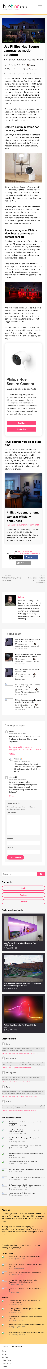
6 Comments (28, 662)
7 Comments (28, 707)
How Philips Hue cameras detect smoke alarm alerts (26, 1332)
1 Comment (28, 677)
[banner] (15, 7)
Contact (23, 901)
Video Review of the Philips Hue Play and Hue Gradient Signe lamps (24, 1301)
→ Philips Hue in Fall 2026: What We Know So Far (16, 1082)
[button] (16, 557)
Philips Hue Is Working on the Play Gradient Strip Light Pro (25, 1265)
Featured (21, 551)
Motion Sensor (35, 554)
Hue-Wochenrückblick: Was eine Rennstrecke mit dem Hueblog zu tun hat (22, 985)
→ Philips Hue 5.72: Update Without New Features (16, 1068)
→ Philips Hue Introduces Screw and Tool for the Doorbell (19, 1111)
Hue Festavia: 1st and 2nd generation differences (36, 580)
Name (10, 839)
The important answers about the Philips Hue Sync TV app (26, 1154)
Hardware (28, 551)
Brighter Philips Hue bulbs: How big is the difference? (27, 1177)
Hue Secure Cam (23, 554)
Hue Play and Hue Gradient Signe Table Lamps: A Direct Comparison (25, 1309)
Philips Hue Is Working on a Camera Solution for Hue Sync (27, 1289)
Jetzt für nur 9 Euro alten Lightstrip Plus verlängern (20, 944)
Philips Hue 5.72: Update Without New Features (25, 1272)
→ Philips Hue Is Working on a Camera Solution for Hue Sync (20, 1096)
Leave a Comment (30, 646)
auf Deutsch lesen (32, 69)
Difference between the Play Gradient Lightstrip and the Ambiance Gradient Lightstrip (26, 1186)
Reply (12, 753)
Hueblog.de (22, 1245)
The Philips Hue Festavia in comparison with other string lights (26, 1123)
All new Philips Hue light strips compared (23, 1161)
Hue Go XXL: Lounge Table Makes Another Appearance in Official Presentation (23, 1281)
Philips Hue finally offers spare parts (11, 579)
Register (23, 895)
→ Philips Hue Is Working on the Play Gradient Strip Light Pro (20, 1053)
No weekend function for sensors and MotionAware (26, 1325)
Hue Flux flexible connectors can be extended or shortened (25, 1317)
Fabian (32, 65)
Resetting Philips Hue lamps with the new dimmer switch (26, 1139)
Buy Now (21, 423)
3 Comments (11, 69)
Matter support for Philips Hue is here (22, 1193)
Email (10, 848)
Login (23, 888)
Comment (11, 813)
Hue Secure (13, 554)
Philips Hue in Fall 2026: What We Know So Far (24, 1256)
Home (4, 1351)
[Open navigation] (39, 7)
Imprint (4, 1366)
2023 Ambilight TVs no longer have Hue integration (26, 1169)
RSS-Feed (5, 1357)
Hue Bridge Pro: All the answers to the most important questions (24, 1131)
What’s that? (31, 74)
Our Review (21, 429)
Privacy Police (6, 1360)
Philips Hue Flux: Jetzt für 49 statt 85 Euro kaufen (21, 1026)
